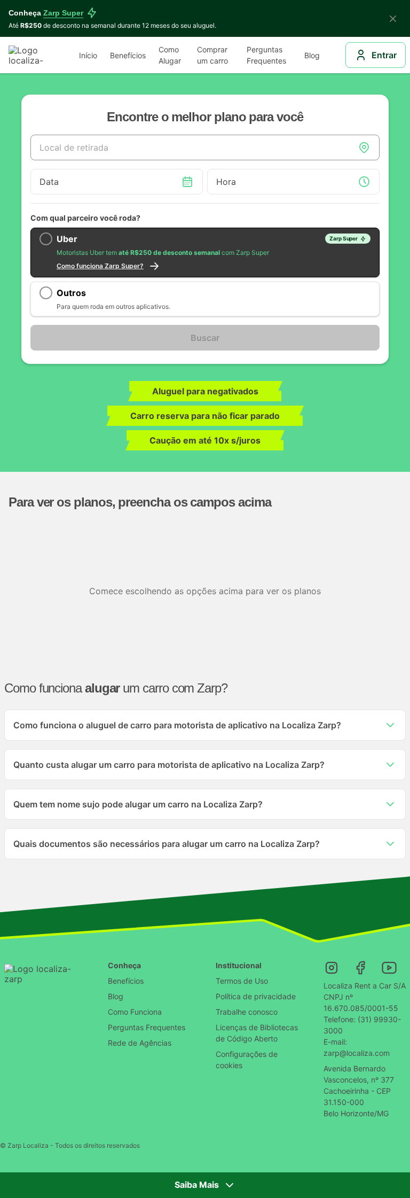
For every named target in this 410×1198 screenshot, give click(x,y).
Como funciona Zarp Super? (100, 266)
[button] (205, 725)
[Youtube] (389, 968)
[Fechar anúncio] (393, 19)
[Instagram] (332, 968)
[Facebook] (360, 968)
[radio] (205, 252)
